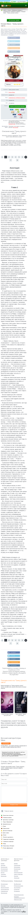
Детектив (3, 865)
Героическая (17, 865)
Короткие (3, 885)
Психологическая (18, 872)
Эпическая (16, 878)
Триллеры (3, 874)
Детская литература (7, 830)
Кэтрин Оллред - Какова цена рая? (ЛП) (7, 715)
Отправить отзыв (14, 804)
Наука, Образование (7, 821)
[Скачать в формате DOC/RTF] (14, 118)
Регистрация (23, 1)
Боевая (16, 863)
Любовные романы (7, 817)
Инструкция (15, 127)
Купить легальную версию (17, 106)
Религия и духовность (8, 837)
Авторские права (14, 20)
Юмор (4, 843)
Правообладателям (19, 894)
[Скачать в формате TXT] (22, 113)
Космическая (17, 869)
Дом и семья (6, 832)
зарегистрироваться (18, 754)
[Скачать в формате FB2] (12, 113)
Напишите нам (12, 124)
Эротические (4, 893)
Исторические (4, 869)
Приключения (6, 828)
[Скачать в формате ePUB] (17, 113)
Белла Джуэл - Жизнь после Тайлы (21, 715)
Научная (16, 870)
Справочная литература (8, 839)
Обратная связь (18, 899)
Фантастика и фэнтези (8, 815)
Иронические (4, 867)
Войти (14, 1)
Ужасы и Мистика (18, 874)
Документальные (7, 824)
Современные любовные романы (17, 97)
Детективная (17, 867)
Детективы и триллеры (8, 819)
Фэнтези (16, 876)
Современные (4, 891)
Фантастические (5, 887)
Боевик (2, 863)
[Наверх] (23, 911)
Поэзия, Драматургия (8, 848)
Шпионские (3, 876)
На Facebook (13, 37)
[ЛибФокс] (6, 5)
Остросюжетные (5, 889)
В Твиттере (13, 41)
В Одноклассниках (14, 48)
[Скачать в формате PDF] (20, 118)
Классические (4, 870)
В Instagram (13, 44)
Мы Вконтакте (14, 51)
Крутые (2, 872)
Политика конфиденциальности (19, 897)
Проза (4, 826)
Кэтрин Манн (12, 92)
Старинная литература (8, 841)
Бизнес (4, 835)
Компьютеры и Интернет (8, 845)
